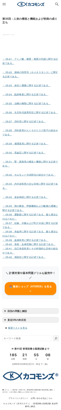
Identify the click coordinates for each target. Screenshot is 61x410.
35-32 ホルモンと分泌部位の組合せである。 (29, 174)
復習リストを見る (17, 327)
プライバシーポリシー (18, 398)
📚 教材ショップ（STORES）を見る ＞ (30, 289)
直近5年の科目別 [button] (17, 319)
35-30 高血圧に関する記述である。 (24, 152)
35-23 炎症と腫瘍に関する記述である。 (26, 85)
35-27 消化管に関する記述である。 (24, 121)
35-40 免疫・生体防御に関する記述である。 (29, 244)
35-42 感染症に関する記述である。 (24, 257)
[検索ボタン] (57, 4)
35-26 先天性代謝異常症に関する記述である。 (30, 112)
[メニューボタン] (4, 4)
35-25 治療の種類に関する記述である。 (26, 103)
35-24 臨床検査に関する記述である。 (25, 94)
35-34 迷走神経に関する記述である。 (25, 197)
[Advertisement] (26, 43)
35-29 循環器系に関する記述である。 (25, 143)
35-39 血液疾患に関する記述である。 (25, 240)
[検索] (56, 338)
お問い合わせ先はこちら (41, 398)
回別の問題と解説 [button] (17, 311)
